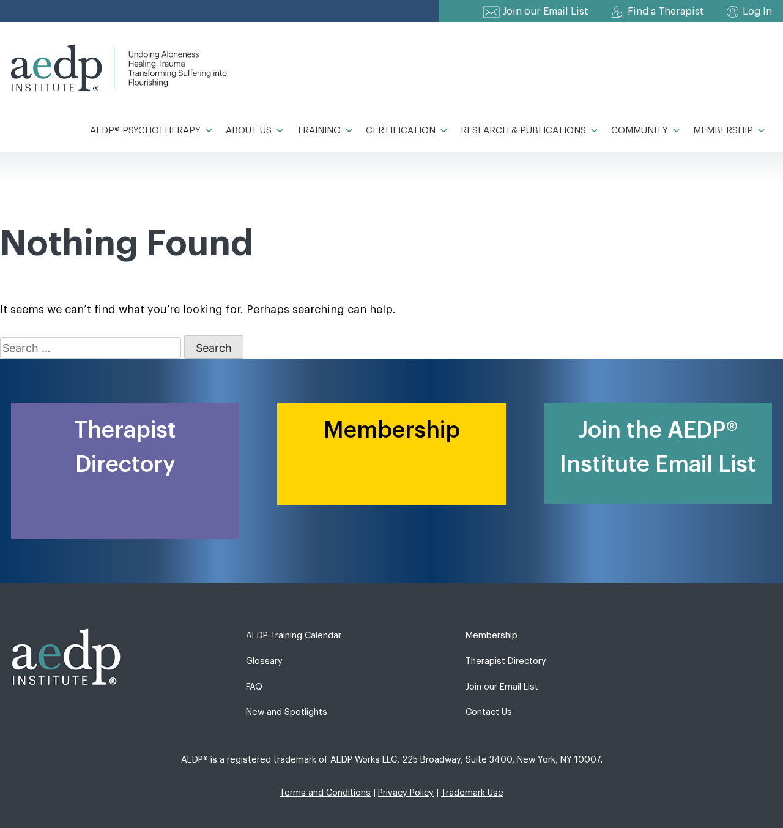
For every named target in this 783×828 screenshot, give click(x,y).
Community (639, 130)
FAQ (254, 687)
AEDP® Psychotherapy (145, 130)
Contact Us (489, 712)
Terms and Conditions (325, 792)
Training (319, 130)
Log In (757, 12)
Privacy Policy (406, 792)
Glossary (264, 661)
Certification (401, 130)
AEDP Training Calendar (293, 635)
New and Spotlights (286, 712)
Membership (723, 130)
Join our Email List (545, 12)
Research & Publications (523, 130)
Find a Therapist (666, 12)
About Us (249, 130)
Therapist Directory (506, 661)
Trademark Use (472, 792)
